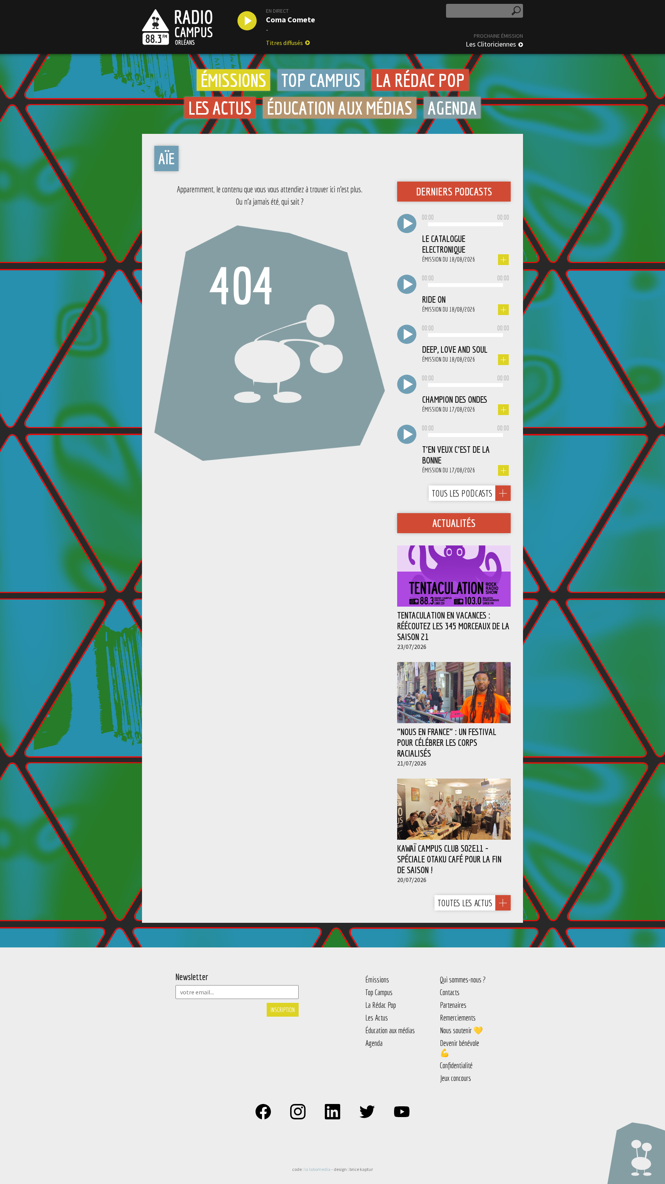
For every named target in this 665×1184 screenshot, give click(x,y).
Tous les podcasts (462, 493)
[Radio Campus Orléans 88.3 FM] (177, 27)
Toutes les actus (465, 902)
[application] (465, 224)
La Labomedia (317, 1169)
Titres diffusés (284, 43)
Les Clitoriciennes (491, 44)
